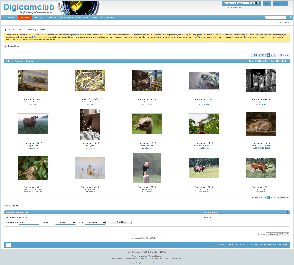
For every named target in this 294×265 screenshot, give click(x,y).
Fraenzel (208, 217)
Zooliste (52, 17)
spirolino (34, 148)
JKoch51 (91, 192)
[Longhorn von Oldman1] (204, 168)
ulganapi (148, 148)
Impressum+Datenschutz (73, 17)
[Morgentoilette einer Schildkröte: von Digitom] (204, 80)
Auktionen (110, 17)
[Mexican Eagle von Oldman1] (147, 168)
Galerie (11, 30)
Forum (11, 17)
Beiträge (39, 17)
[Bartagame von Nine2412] (90, 124)
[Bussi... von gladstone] (147, 80)
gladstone (148, 104)
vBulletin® (145, 256)
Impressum (272, 244)
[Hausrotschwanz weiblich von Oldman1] (204, 124)
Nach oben (283, 234)
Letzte (283, 55)
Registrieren (280, 3)
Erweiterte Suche (283, 22)
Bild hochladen (11, 206)
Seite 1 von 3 (260, 55)
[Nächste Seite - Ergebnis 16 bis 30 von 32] (278, 55)
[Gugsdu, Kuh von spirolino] (33, 124)
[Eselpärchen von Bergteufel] (261, 80)
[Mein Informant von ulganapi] (147, 124)
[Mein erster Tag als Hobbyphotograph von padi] (33, 80)
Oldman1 (205, 148)
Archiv (263, 244)
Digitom (205, 104)
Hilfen (95, 17)
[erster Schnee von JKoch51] (90, 168)
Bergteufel (263, 104)
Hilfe (267, 3)
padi (34, 104)
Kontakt (221, 244)
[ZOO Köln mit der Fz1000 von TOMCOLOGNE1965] (261, 124)
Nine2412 (91, 148)
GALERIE (25, 17)
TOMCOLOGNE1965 (262, 148)
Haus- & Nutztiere (26, 30)
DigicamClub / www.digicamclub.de (242, 244)
